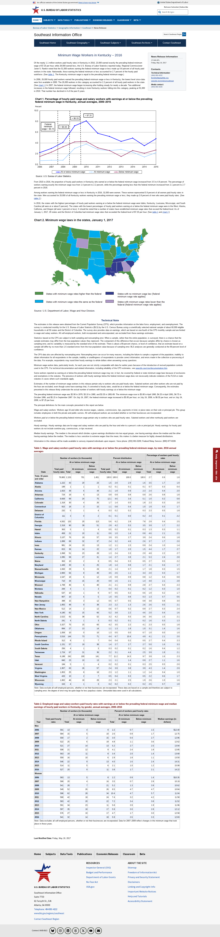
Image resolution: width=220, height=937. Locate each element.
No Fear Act (92, 881)
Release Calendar (171, 7)
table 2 (37, 198)
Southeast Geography (77, 42)
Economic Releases (107, 854)
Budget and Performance (99, 872)
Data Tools (66, 854)
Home (37, 854)
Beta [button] (136, 20)
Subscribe (184, 7)
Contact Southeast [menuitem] (172, 42)
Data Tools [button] (64, 20)
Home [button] (36, 20)
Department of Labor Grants (101, 877)
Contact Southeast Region (46, 919)
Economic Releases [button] (103, 20)
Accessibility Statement (140, 901)
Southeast (86, 27)
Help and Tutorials (137, 896)
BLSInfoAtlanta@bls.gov (160, 78)
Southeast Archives (140, 42)
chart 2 (166, 212)
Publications (84, 854)
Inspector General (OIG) (98, 867)
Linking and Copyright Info (141, 886)
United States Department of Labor (174, 2)
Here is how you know (87, 2)
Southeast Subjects (109, 42)
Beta (142, 854)
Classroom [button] (123, 20)
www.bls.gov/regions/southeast (162, 81)
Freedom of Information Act (142, 872)
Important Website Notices (142, 891)
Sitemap (132, 867)
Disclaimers (134, 881)
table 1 (51, 74)
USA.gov (90, 886)
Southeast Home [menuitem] (47, 42)
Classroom (129, 854)
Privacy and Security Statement (144, 877)
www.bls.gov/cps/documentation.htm (151, 368)
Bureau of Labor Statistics (44, 27)
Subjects (50, 854)
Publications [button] (81, 20)
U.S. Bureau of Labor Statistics (61, 10)
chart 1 (42, 85)
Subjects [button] (48, 20)
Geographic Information (69, 27)
